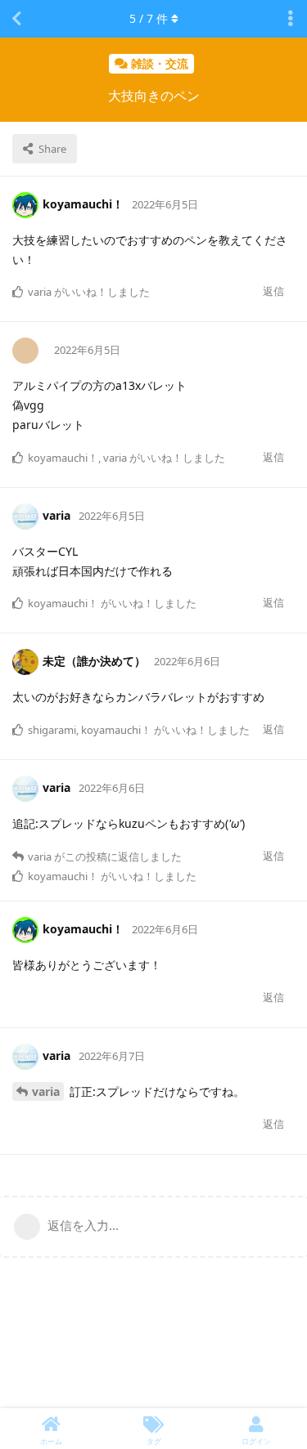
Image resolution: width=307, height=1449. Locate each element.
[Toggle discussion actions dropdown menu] (290, 19)
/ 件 (148, 18)
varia (46, 1091)
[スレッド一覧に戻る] (16, 19)
